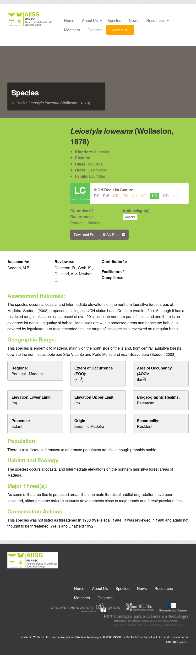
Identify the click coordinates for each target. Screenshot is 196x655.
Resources (155, 20)
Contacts (95, 30)
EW (106, 195)
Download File (84, 234)
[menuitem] (69, 20)
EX (96, 195)
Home (69, 20)
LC (154, 195)
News (134, 20)
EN (125, 195)
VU (134, 195)
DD (166, 195)
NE (175, 195)
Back (20, 102)
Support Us (119, 29)
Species (114, 20)
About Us (90, 20)
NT (143, 195)
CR (116, 195)
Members (72, 30)
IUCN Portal (112, 234)
